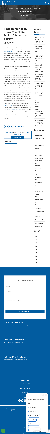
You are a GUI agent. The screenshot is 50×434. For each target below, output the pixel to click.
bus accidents (24, 114)
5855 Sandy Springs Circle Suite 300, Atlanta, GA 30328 (18, 325)
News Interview (39, 191)
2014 (36, 252)
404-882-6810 (25, 392)
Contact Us (17, 137)
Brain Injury (38, 148)
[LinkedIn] (14, 126)
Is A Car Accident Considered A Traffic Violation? (39, 93)
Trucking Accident (39, 220)
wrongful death (7, 114)
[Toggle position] (43, 395)
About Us (12, 419)
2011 (36, 262)
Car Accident (38, 152)
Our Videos (21, 419)
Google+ (10, 105)
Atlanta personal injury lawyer (15, 109)
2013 (36, 256)
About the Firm (39, 135)
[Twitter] (10, 126)
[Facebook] (6, 126)
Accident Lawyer (39, 138)
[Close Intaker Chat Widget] (46, 395)
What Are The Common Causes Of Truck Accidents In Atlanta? (39, 102)
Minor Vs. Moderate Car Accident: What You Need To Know (39, 113)
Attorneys (21, 417)
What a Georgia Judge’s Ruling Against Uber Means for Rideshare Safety (39, 67)
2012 (36, 259)
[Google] (18, 126)
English (24, 427)
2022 (36, 242)
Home (10, 8)
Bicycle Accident (39, 145)
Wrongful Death (39, 226)
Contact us (6, 121)
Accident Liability (39, 142)
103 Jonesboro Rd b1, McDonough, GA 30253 (15, 359)
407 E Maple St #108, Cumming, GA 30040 (15, 342)
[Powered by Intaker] (40, 431)
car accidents (18, 111)
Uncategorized (39, 223)
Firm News (38, 174)
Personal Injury (39, 199)
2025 (36, 239)
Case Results (38, 155)
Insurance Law (38, 182)
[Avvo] (21, 126)
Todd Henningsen (11, 144)
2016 (36, 246)
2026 (36, 236)
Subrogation (38, 208)
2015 (36, 249)
